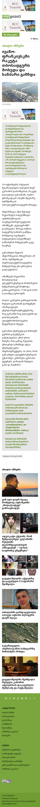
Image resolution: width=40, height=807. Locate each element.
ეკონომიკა (7, 720)
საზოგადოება (8, 716)
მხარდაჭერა (11, 34)
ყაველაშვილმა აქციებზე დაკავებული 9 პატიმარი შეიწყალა (18, 581)
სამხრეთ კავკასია (10, 731)
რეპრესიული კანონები (12, 761)
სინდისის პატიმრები (11, 750)
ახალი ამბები (13, 46)
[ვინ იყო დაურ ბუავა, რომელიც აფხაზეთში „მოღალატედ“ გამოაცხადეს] (20, 485)
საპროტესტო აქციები (11, 754)
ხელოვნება (7, 728)
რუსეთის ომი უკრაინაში (12, 456)
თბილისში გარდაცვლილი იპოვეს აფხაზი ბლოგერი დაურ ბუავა (19, 615)
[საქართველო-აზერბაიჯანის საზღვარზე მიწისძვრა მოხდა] (20, 633)
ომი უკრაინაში (8, 757)
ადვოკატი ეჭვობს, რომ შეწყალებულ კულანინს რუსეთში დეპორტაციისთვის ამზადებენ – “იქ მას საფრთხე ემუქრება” (17, 543)
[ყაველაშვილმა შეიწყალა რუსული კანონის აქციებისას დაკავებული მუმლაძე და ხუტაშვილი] (20, 666)
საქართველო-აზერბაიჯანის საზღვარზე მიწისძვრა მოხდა (18, 648)
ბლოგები (6, 735)
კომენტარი (7, 724)
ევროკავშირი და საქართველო (16, 765)
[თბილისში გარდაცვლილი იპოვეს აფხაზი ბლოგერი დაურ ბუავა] (20, 599)
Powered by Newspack (10, 798)
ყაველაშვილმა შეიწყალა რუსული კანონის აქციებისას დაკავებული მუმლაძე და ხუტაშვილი (18, 683)
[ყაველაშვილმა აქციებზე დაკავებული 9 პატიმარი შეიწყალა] (20, 565)
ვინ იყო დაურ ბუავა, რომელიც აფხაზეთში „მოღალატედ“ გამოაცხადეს (16, 504)
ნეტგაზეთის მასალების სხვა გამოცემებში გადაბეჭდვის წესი (19, 802)
